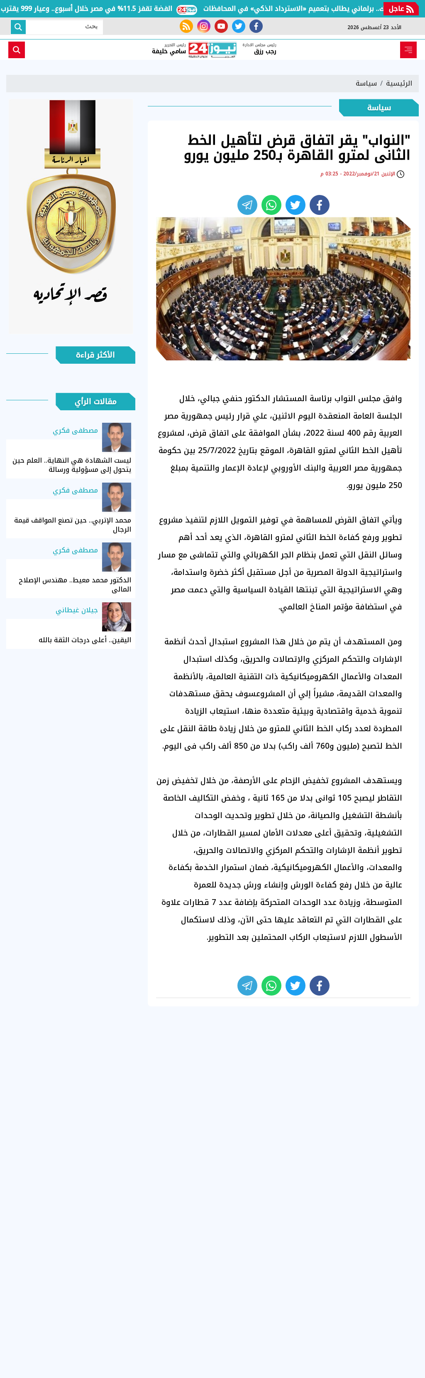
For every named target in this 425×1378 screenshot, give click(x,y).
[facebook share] (320, 205)
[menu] (408, 50)
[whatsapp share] (271, 205)
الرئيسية (399, 83)
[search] (16, 50)
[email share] (247, 205)
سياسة (366, 83)
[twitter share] (295, 205)
